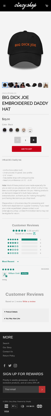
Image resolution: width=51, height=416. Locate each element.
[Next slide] (45, 85)
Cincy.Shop (12, 401)
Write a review (29, 301)
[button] (13, 240)
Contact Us (8, 351)
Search (6, 343)
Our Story (7, 347)
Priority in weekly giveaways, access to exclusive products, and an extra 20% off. (21, 381)
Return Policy (9, 356)
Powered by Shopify (24, 401)
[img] (8, 269)
